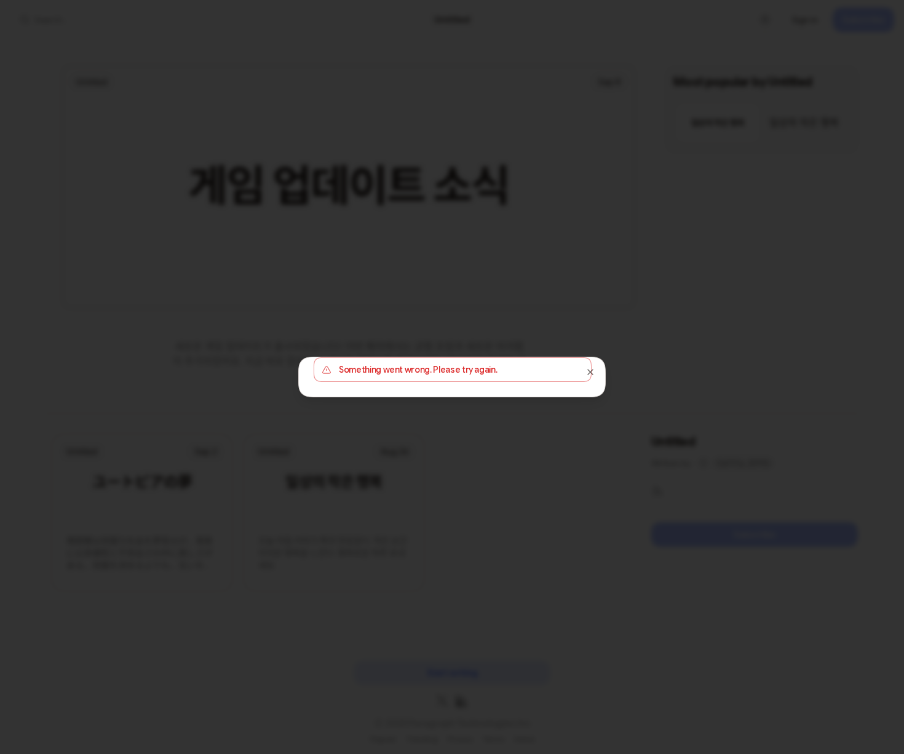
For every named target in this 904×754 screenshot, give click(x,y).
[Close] (590, 372)
